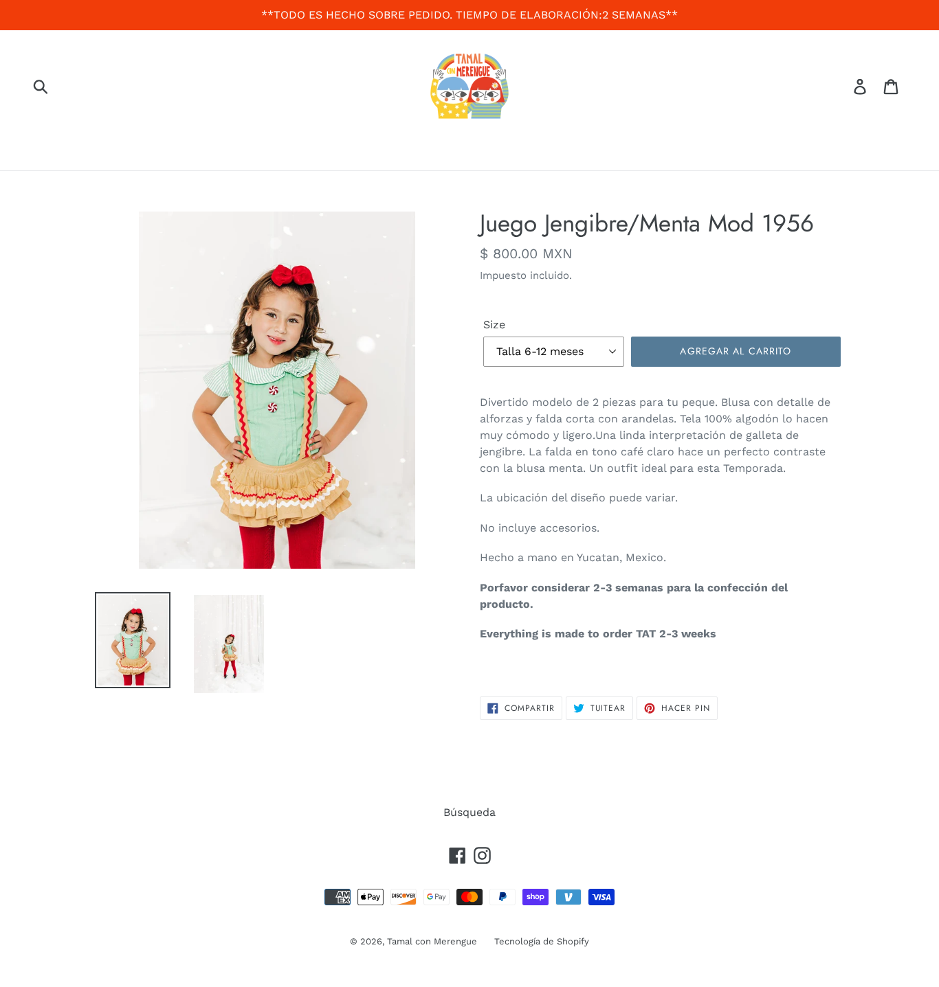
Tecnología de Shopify (541, 941)
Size (494, 324)
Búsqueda (469, 812)
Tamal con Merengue (432, 941)
